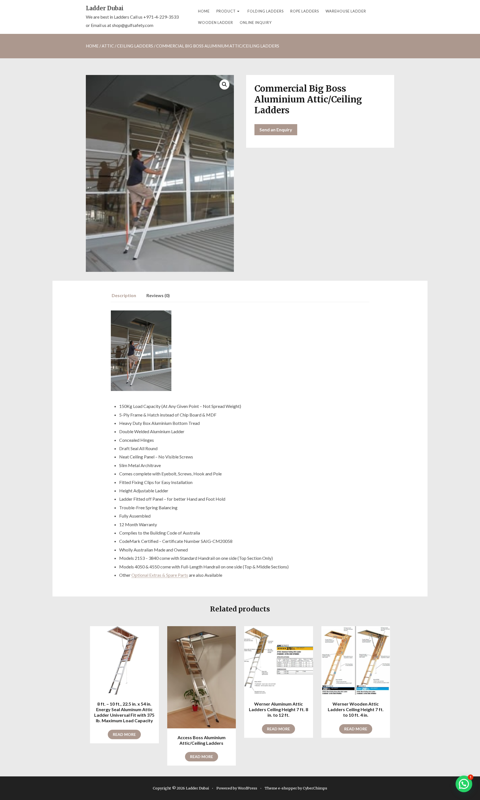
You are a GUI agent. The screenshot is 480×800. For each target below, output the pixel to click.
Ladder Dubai (105, 8)
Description (124, 295)
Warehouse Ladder (346, 11)
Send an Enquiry (275, 129)
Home (204, 11)
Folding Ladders (266, 11)
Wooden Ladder (215, 22)
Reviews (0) (158, 295)
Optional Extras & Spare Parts (159, 575)
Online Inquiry (256, 22)
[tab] (127, 295)
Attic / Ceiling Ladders (127, 45)
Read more (124, 734)
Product (226, 11)
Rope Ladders (304, 11)
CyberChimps (315, 788)
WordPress (247, 788)
